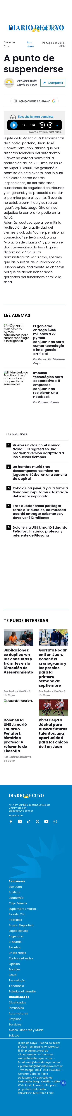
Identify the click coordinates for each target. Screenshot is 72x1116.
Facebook (11, 821)
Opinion (14, 964)
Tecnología (17, 980)
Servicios (15, 1024)
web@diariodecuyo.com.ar (35, 1058)
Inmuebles (16, 1008)
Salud (12, 975)
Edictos (14, 1035)
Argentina (16, 936)
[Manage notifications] (63, 1083)
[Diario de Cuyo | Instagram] (45, 28)
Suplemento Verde (22, 909)
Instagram (20, 821)
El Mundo (15, 942)
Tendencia (16, 986)
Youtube (46, 821)
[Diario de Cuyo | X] (53, 28)
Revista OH (16, 914)
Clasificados (17, 1002)
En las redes (17, 953)
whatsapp (55, 821)
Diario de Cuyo (9, 44)
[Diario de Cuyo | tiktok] (60, 28)
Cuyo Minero (18, 903)
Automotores (18, 1013)
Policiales (15, 920)
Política (14, 892)
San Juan (30, 44)
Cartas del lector (21, 958)
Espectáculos (18, 931)
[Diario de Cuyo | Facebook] (37, 28)
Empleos (15, 1019)
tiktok (28, 821)
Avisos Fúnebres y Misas (26, 1030)
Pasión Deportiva (21, 925)
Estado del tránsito (22, 991)
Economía (16, 898)
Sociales (14, 969)
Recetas (15, 947)
